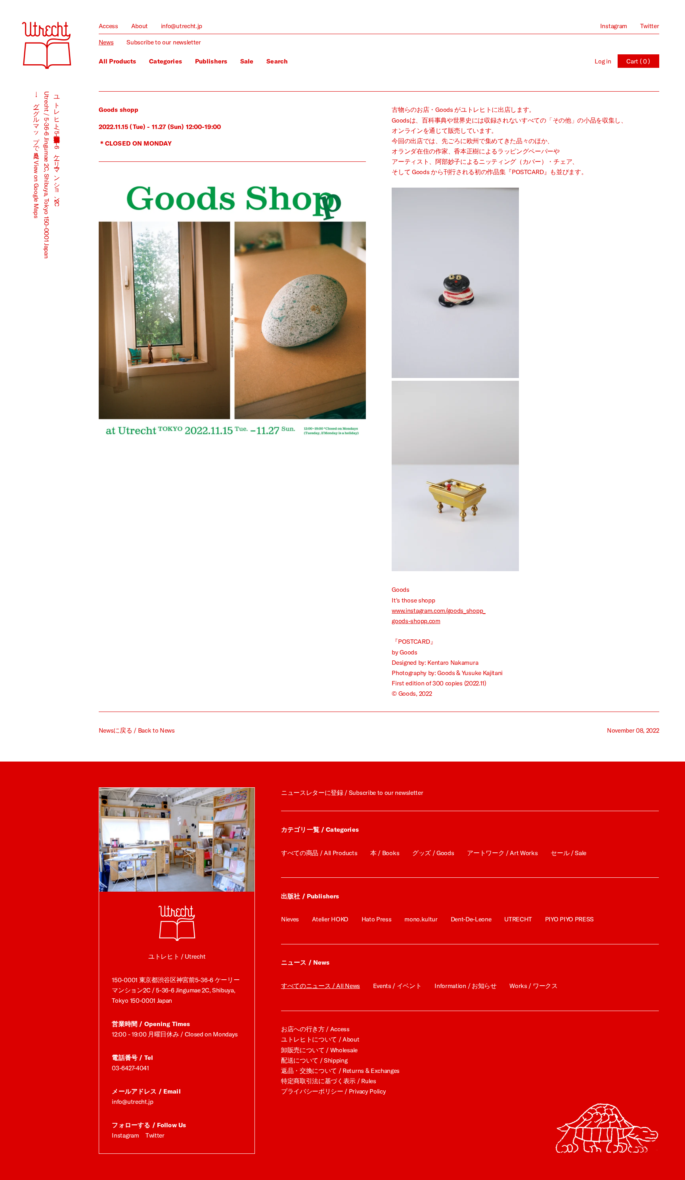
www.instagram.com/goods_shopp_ (439, 610)
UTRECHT (518, 919)
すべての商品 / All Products (319, 853)
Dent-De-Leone (471, 919)
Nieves (290, 919)
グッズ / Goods (433, 853)
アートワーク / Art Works (502, 853)
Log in (603, 61)
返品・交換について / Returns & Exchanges (340, 1070)
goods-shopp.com (416, 621)
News (106, 42)
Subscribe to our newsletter (163, 42)
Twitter (649, 26)
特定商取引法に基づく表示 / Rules (328, 1081)
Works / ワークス (533, 986)
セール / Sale (568, 853)
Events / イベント (397, 986)
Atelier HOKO (330, 919)
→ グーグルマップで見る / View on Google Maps (36, 154)
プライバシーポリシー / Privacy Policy (333, 1091)
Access (108, 26)
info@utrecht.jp (181, 26)
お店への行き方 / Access (315, 1029)
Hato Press (377, 919)
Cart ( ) (638, 61)
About (139, 26)
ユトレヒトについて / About (320, 1039)
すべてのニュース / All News (320, 986)
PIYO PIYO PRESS (569, 919)
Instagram (613, 26)
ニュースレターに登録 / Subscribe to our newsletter (352, 792)
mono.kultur (421, 919)
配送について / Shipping (314, 1060)
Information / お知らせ (465, 986)
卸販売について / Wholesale (319, 1050)
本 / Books (384, 853)
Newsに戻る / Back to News (137, 730)
